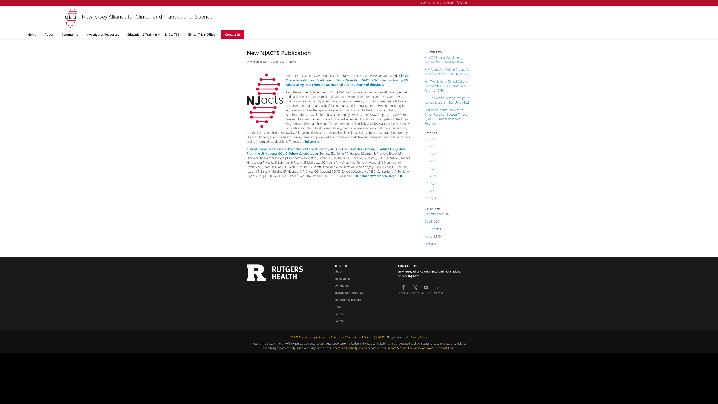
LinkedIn (438, 293)
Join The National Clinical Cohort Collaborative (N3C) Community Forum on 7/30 (445, 86)
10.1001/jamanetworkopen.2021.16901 (376, 176)
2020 (433, 184)
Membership (343, 278)
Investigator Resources (102, 35)
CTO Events (431, 229)
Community (70, 35)
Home (32, 35)
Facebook (403, 293)
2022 (433, 169)
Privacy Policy (418, 337)
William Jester (259, 61)
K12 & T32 (172, 35)
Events (425, 3)
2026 (433, 139)
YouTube (426, 293)
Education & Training (142, 35)
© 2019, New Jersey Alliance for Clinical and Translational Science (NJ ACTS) (338, 337)
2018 (433, 199)
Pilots (428, 244)
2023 (433, 161)
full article (312, 142)
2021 (433, 176)
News (437, 3)
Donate (449, 3)
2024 (433, 154)
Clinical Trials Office (201, 35)
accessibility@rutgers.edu (351, 348)
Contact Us (233, 35)
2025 (433, 146)
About (49, 35)
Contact (340, 321)
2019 (433, 191)
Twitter (415, 293)
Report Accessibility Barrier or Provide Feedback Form (421, 348)
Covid (428, 221)
